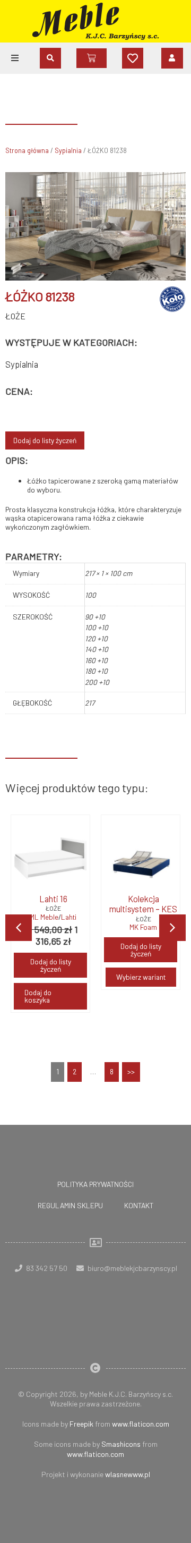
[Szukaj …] (50, 58)
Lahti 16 (53, 899)
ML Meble (44, 917)
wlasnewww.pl (127, 1474)
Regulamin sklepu (70, 1205)
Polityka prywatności (95, 1184)
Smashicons (121, 1443)
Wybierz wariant (141, 976)
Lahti (68, 917)
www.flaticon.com (140, 1423)
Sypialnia (68, 150)
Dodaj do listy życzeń (44, 440)
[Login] (172, 58)
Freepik (81, 1423)
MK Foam (143, 927)
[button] (14, 57)
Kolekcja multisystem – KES (143, 904)
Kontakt (138, 1205)
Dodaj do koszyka (37, 996)
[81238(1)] (95, 226)
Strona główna (27, 150)
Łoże (15, 316)
